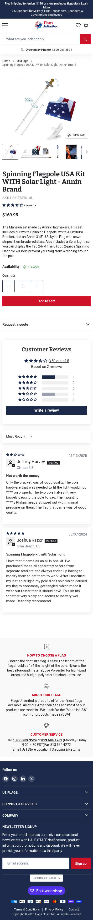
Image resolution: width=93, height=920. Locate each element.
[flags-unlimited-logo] (46, 25)
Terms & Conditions (27, 909)
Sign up (81, 863)
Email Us (19, 749)
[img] (15, 454)
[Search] (85, 39)
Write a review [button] (46, 410)
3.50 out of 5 (59, 361)
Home (6, 61)
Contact (73, 909)
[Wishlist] (78, 25)
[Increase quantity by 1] (37, 286)
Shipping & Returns (66, 749)
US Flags (22, 61)
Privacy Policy (54, 909)
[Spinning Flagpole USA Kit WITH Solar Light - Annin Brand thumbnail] (10, 151)
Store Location (39, 749)
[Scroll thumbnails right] (86, 152)
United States (44, 878)
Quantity (9, 275)
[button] (13, 205)
